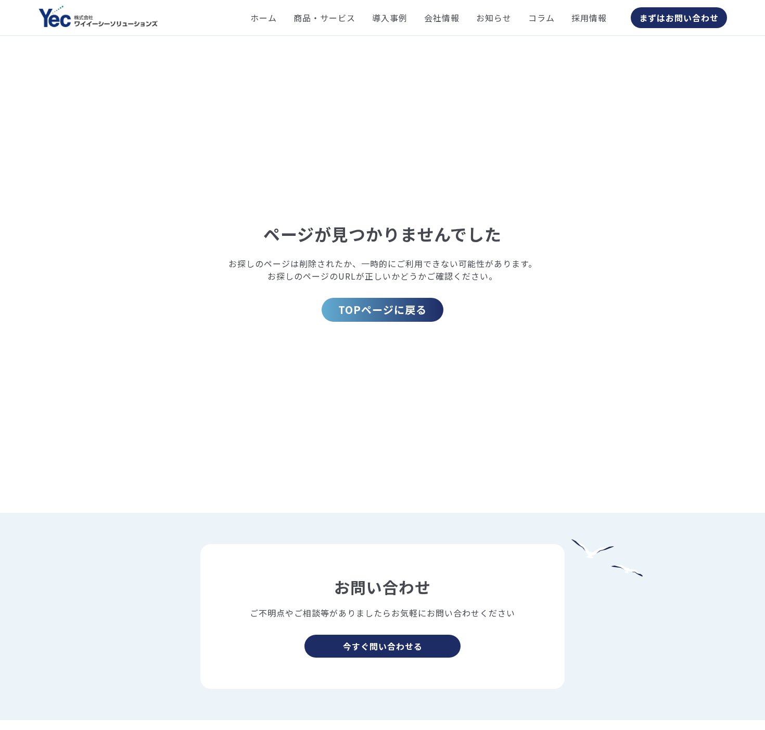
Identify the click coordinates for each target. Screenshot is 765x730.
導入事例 (389, 17)
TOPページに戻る (382, 309)
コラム (541, 17)
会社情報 (442, 17)
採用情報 (589, 17)
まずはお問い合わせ (679, 17)
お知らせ (494, 17)
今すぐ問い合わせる (383, 646)
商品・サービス (324, 17)
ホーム (263, 17)
